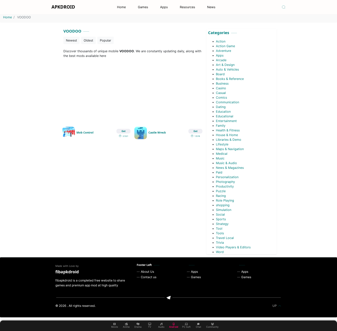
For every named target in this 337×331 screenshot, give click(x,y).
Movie (114, 326)
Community (212, 326)
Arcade (221, 60)
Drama (138, 326)
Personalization (227, 177)
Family (220, 125)
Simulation (223, 210)
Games (143, 7)
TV (149, 326)
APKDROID (63, 7)
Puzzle (221, 191)
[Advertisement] (132, 90)
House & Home (227, 135)
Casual (221, 93)
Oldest (88, 40)
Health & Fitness (228, 130)
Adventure (223, 51)
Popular (105, 40)
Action (220, 41)
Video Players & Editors (233, 247)
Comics (221, 97)
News (211, 7)
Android (173, 326)
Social (220, 214)
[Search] (283, 7)
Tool (219, 228)
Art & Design (225, 65)
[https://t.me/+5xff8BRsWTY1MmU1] (168, 298)
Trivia (220, 242)
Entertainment (226, 121)
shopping (223, 205)
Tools (220, 233)
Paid (219, 172)
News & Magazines (230, 168)
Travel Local (225, 238)
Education (223, 111)
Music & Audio (226, 163)
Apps (164, 7)
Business (222, 83)
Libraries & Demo (228, 140)
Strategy (222, 224)
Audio (161, 326)
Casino (221, 88)
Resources (187, 7)
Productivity (225, 186)
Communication (227, 102)
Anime (126, 326)
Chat (198, 326)
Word (220, 252)
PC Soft (186, 326)
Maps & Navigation (230, 149)
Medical (221, 154)
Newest (71, 40)
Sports (221, 219)
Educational (224, 116)
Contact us (148, 277)
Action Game (225, 46)
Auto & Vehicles (227, 69)
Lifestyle (222, 144)
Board (220, 74)
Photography (225, 182)
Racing (221, 196)
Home (121, 7)
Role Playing (225, 200)
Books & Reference (230, 79)
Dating (221, 107)
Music (220, 158)
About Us (147, 271)
